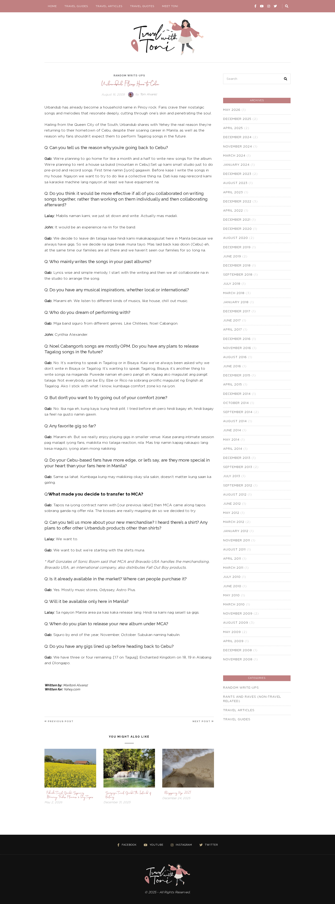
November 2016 (237, 348)
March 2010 (234, 604)
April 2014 (232, 448)
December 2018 (237, 265)
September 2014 (238, 412)
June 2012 (232, 503)
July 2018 (231, 283)
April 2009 (233, 641)
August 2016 (235, 357)
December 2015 (236, 375)
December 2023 (237, 174)
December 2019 (237, 247)
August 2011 (234, 549)
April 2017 (232, 329)
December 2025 (237, 119)
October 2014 (236, 403)
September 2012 (237, 485)
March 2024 (234, 155)
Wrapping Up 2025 (178, 793)
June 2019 (232, 256)
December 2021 (236, 219)
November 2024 (237, 146)
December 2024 (237, 137)
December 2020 (237, 228)
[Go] (287, 6)
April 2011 (232, 558)
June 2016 (232, 366)
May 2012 (231, 512)
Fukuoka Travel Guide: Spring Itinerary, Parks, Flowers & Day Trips (70, 795)
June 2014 (232, 430)
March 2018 (234, 293)
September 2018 (238, 274)
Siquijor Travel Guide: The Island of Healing (128, 795)
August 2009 (235, 622)
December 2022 (237, 201)
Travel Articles (109, 6)
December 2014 (237, 394)
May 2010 (231, 595)
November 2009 (238, 613)
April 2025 (233, 128)
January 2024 (236, 164)
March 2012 (233, 522)
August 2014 (235, 421)
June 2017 (232, 320)
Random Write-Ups (129, 75)
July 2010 (232, 577)
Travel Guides (76, 6)
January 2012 (235, 531)
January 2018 (236, 302)
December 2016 (237, 339)
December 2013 (236, 458)
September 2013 (237, 467)
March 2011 (233, 567)
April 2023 (233, 192)
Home (52, 6)
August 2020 (235, 238)
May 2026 (231, 109)
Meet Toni (170, 6)
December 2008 (237, 650)
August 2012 (235, 494)
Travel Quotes (142, 6)
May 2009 (232, 632)
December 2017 (236, 311)
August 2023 (235, 183)
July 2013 (231, 476)
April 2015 (232, 384)
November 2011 (236, 540)
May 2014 (231, 439)
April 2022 (233, 210)
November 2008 (238, 659)
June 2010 (232, 586)
